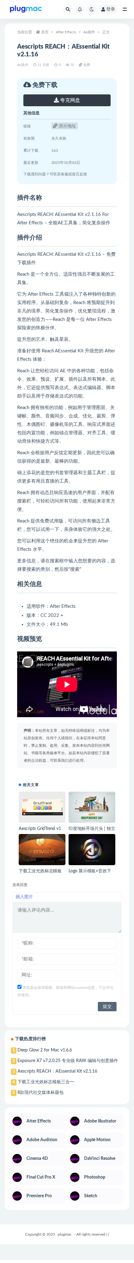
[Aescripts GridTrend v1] (42, 807)
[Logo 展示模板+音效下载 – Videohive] (92, 849)
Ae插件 (89, 32)
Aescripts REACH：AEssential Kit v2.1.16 (57, 1071)
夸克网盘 (69, 100)
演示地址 (66, 126)
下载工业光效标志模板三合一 (45, 1082)
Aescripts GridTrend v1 (40, 829)
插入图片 (24, 897)
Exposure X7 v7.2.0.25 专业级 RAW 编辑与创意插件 (67, 1061)
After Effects (66, 32)
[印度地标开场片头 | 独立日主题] (92, 807)
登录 (110, 9)
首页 (45, 32)
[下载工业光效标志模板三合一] (42, 849)
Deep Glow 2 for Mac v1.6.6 (44, 1050)
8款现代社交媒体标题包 (40, 1092)
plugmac (65, 1234)
